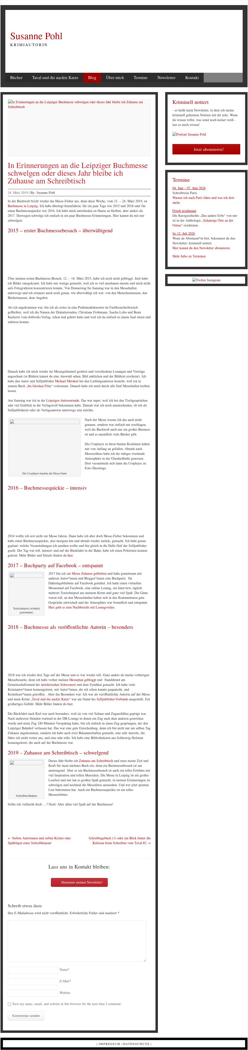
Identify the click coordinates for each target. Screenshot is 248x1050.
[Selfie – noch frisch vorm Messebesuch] (93, 513)
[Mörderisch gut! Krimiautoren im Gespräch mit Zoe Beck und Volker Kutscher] (34, 348)
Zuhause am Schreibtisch (96, 760)
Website (65, 992)
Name (64, 969)
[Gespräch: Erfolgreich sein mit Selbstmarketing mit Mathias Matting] (152, 348)
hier (70, 555)
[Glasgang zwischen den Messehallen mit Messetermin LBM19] (64, 652)
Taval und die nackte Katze (55, 77)
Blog (92, 77)
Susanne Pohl (36, 35)
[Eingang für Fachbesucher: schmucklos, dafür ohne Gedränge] (93, 255)
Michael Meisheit (66, 381)
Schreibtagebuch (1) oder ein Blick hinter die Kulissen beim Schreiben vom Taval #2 (120, 840)
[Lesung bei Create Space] (64, 348)
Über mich (115, 77)
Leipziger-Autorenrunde (62, 400)
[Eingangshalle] (64, 255)
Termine (141, 77)
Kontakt (192, 77)
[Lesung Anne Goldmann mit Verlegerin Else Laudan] (93, 348)
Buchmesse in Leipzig (23, 205)
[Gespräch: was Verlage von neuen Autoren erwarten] (123, 348)
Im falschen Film (39, 386)
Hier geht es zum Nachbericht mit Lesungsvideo (81, 607)
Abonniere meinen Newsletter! (81, 882)
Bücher (16, 77)
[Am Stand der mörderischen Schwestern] (152, 652)
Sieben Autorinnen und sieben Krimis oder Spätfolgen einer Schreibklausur (39, 840)
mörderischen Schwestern (58, 684)
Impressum (109, 1044)
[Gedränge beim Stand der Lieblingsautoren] (123, 513)
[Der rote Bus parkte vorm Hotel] (152, 255)
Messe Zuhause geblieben (89, 573)
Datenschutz (136, 1044)
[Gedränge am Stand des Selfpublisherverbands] (152, 513)
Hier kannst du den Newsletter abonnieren (201, 248)
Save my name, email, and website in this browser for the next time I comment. (67, 1003)
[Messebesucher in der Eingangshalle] (123, 652)
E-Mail (65, 981)
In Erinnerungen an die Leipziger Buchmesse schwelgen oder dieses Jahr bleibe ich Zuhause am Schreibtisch (78, 173)
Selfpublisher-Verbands (112, 699)
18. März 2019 (18, 192)
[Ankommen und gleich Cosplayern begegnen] (64, 513)
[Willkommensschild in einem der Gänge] (123, 255)
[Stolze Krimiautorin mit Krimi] (34, 652)
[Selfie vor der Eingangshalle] (34, 255)
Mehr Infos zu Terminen (189, 256)
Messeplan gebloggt (82, 679)
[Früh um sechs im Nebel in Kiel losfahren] (34, 513)
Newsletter (166, 77)
